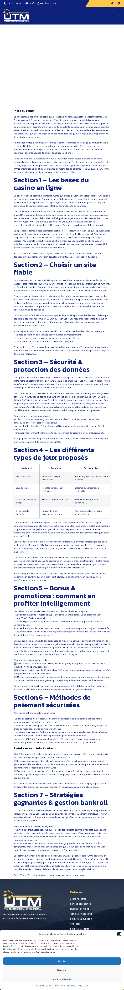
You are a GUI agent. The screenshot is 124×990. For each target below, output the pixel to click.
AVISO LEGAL (83, 985)
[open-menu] (119, 16)
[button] (119, 934)
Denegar (62, 970)
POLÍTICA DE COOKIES (44, 985)
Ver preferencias (62, 979)
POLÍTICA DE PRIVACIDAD (65, 985)
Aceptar (62, 961)
